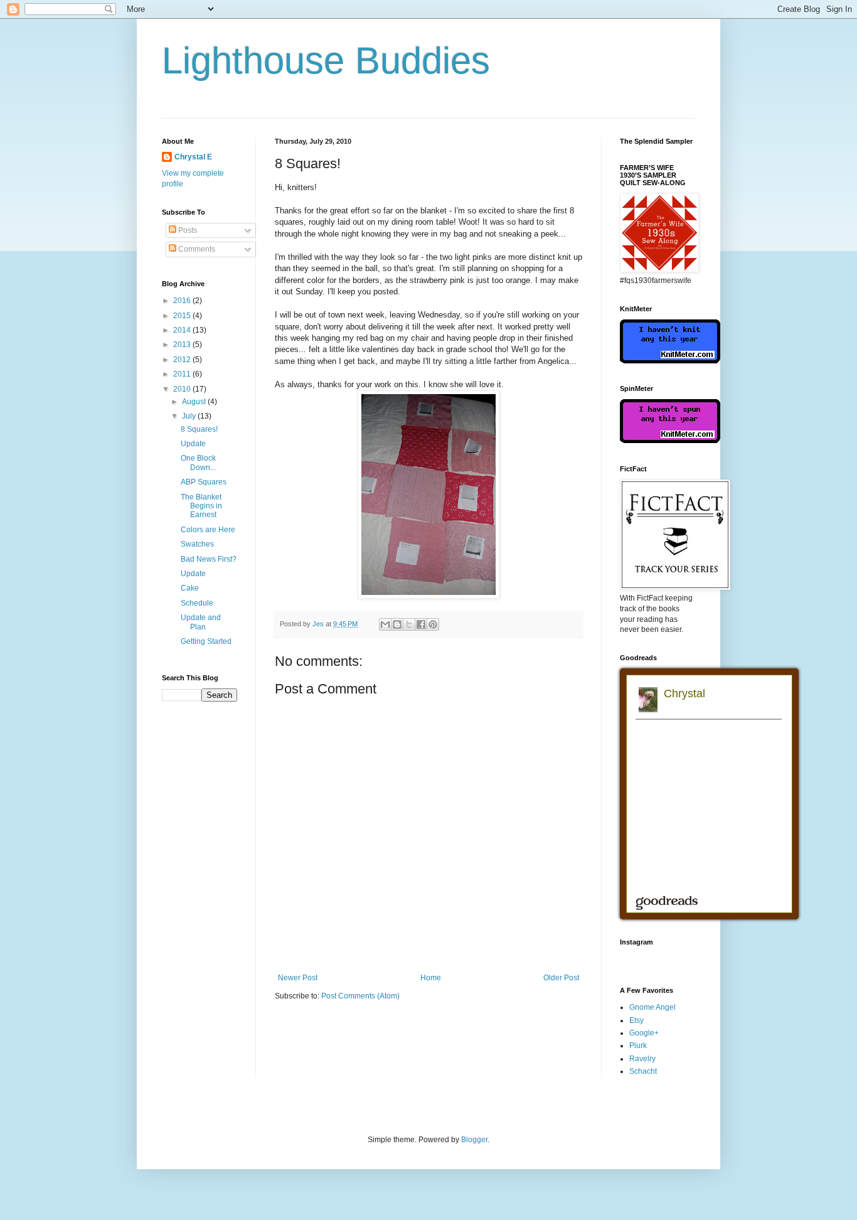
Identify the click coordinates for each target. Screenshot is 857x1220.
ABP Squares (203, 482)
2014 (183, 330)
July (190, 416)
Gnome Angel (652, 1007)
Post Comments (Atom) (360, 996)
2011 (183, 374)
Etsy (636, 1020)
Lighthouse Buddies (326, 61)
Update (193, 443)
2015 (183, 315)
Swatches (197, 544)
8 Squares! (199, 429)
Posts (186, 230)
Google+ (644, 1033)
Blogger (474, 1139)
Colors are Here (208, 529)
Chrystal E (193, 156)
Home (430, 977)
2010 (183, 389)
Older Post (561, 977)
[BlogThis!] (397, 624)
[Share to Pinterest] (433, 624)
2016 (183, 300)
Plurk (638, 1045)
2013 (183, 344)
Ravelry (642, 1058)
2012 (183, 359)
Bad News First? (209, 559)
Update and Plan (201, 622)
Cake (190, 588)
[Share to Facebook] (421, 624)
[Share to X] (409, 624)
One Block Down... (198, 462)
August (195, 401)
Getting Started (206, 641)
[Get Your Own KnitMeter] (670, 360)
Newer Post (297, 977)
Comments (195, 249)
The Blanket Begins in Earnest (201, 506)
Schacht (643, 1071)
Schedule (197, 603)
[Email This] (385, 624)
